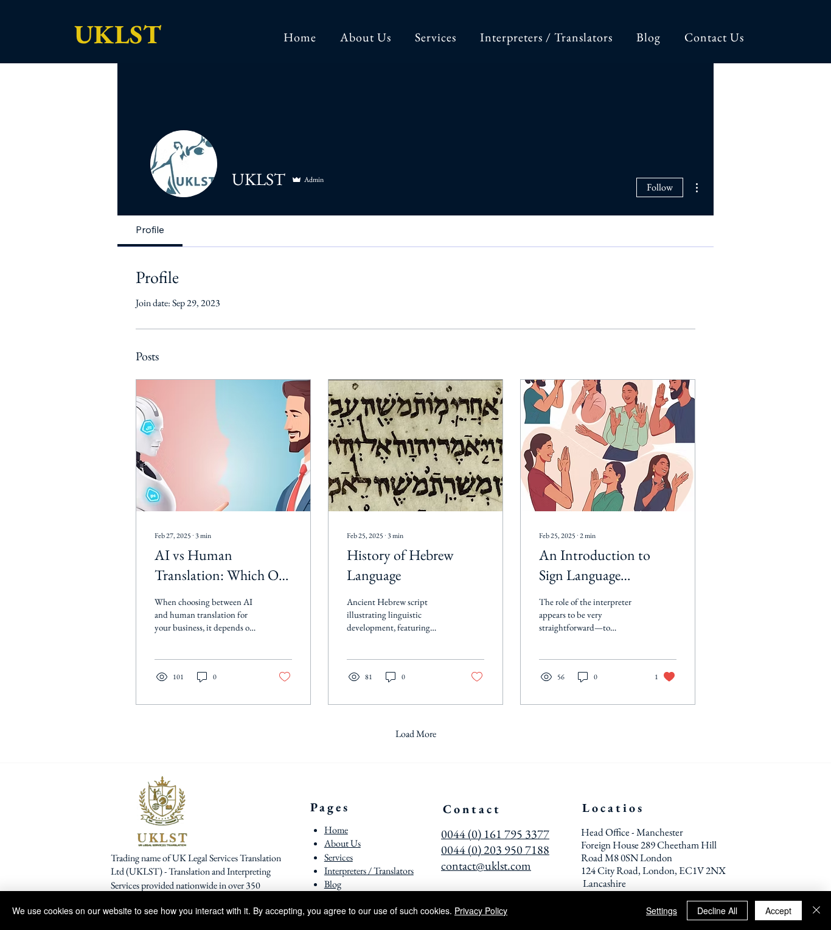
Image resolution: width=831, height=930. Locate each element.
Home (336, 829)
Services (338, 857)
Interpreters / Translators (369, 870)
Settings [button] (661, 910)
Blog (332, 884)
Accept (778, 910)
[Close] (816, 910)
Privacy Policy (480, 910)
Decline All (717, 910)
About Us (342, 843)
